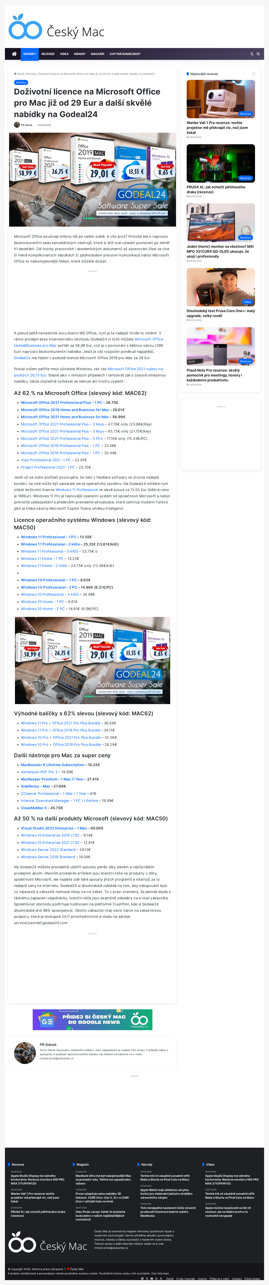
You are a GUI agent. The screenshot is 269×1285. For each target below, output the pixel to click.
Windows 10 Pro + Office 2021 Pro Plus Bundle (61, 737)
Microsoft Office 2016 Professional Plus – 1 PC (60, 453)
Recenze (48, 53)
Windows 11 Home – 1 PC (42, 559)
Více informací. (160, 1273)
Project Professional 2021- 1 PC (48, 467)
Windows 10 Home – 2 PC (43, 609)
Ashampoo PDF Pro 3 (39, 772)
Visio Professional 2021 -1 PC (46, 460)
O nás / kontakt (185, 1278)
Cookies (237, 1278)
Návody (79, 53)
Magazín (97, 53)
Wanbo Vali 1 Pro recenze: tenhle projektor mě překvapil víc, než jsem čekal (217, 128)
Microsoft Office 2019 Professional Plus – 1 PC (60, 446)
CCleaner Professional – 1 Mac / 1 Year (53, 793)
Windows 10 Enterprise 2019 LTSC (50, 835)
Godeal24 (22, 358)
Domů (20, 73)
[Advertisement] (92, 301)
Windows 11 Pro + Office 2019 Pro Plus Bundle (60, 730)
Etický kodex (252, 1278)
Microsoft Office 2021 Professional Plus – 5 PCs (62, 438)
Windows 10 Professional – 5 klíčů (50, 594)
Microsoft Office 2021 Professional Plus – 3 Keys (62, 431)
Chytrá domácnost (125, 53)
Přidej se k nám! (219, 1278)
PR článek (26, 125)
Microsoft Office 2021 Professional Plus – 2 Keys (62, 424)
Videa (64, 53)
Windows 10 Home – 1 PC (42, 602)
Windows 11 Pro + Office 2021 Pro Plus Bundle (60, 723)
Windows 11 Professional (77, 490)
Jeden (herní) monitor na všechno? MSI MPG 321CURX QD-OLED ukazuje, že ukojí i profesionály (220, 251)
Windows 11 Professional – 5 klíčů (49, 551)
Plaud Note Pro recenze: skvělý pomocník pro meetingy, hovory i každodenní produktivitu (214, 375)
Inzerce (202, 1278)
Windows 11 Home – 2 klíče (44, 566)
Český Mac (77, 1269)
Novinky (29, 53)
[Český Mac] (57, 26)
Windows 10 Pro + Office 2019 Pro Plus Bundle (61, 744)
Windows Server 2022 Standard (48, 850)
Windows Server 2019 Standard (48, 857)
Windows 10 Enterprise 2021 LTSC (50, 842)
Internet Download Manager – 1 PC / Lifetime (59, 801)
